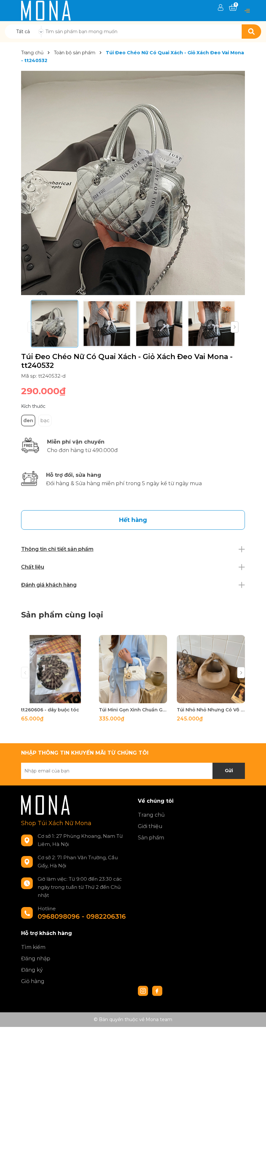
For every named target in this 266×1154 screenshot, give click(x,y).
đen (28, 420)
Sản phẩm (151, 838)
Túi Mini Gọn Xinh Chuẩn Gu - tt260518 (133, 710)
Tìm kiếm (33, 947)
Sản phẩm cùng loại (62, 614)
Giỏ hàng (32, 981)
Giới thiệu (150, 826)
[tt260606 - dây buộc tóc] (55, 669)
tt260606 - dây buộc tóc (50, 710)
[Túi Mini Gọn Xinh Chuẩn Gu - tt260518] (133, 669)
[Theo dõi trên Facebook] (157, 990)
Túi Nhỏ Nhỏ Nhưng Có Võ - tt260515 (211, 710)
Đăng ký (32, 970)
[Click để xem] (133, 183)
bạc (45, 420)
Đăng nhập (35, 958)
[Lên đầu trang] (255, 1143)
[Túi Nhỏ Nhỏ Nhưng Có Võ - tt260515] (211, 669)
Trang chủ (151, 815)
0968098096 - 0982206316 (82, 916)
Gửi (229, 770)
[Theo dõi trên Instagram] (144, 990)
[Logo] (46, 10)
